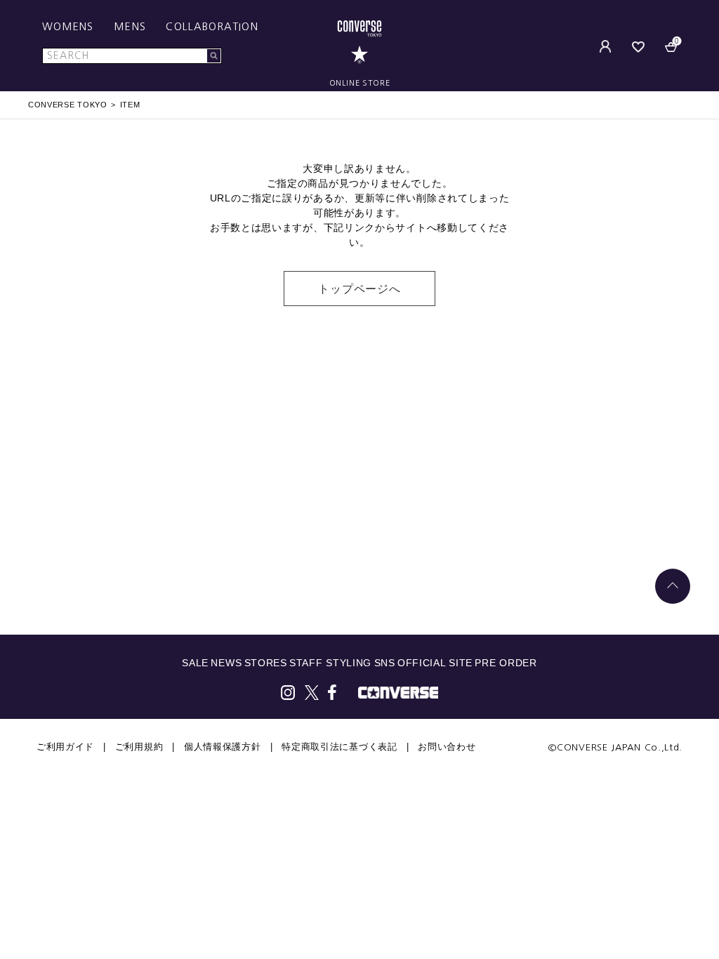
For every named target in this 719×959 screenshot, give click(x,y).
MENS (129, 27)
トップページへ (359, 289)
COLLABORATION (212, 27)
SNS (384, 662)
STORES (265, 662)
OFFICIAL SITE (435, 662)
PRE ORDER (505, 662)
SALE (195, 662)
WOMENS (68, 27)
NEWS (226, 662)
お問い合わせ (446, 746)
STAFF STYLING (330, 662)
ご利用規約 (139, 746)
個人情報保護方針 (222, 746)
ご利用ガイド (65, 746)
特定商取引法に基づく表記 (339, 746)
